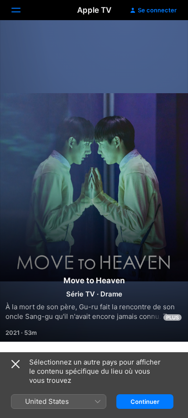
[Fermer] (15, 364)
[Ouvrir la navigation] (21, 10)
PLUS (172, 317)
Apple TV (94, 10)
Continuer (145, 401)
